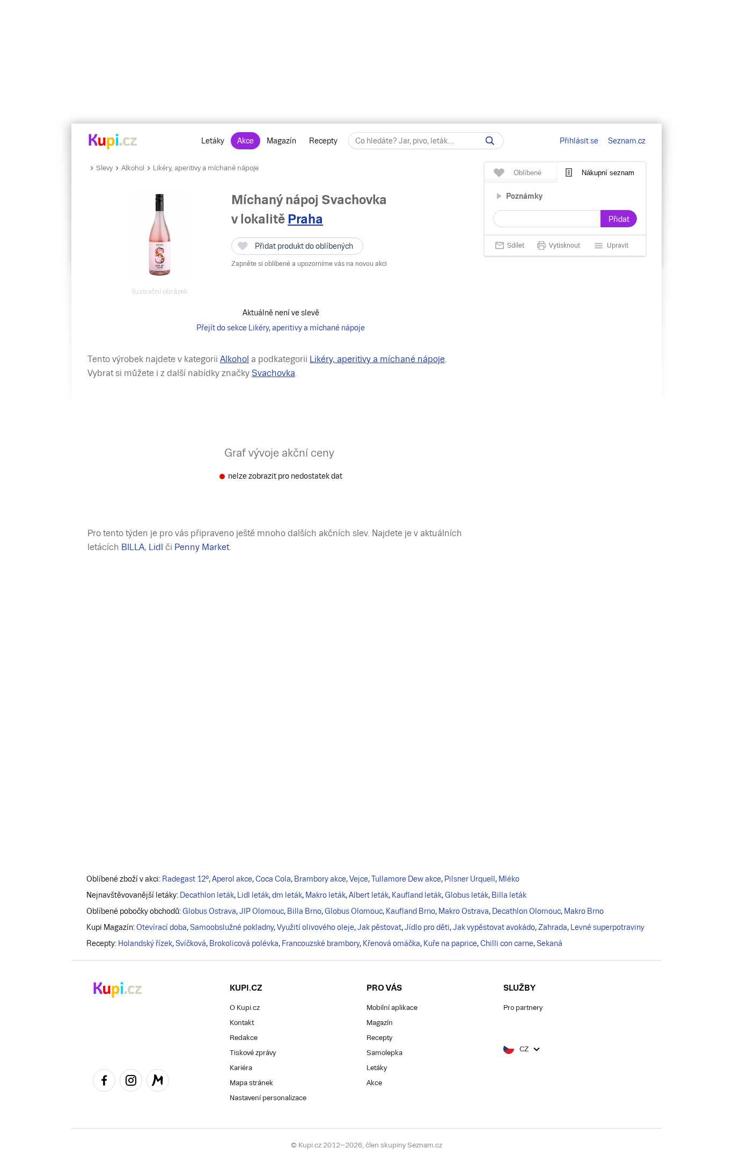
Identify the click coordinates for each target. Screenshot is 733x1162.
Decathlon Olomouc (526, 911)
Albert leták (369, 895)
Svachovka (273, 373)
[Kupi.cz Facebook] (104, 1082)
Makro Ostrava (463, 911)
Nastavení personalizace (268, 1098)
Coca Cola (273, 879)
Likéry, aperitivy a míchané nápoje (206, 168)
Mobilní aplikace (391, 1008)
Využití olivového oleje (315, 927)
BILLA (132, 547)
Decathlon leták (207, 895)
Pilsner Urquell (469, 879)
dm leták (287, 895)
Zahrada (552, 927)
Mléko (509, 879)
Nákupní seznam (608, 173)
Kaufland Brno (410, 911)
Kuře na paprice (450, 943)
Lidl (156, 547)
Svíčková (190, 943)
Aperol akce (232, 879)
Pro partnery (523, 1008)
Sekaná (549, 943)
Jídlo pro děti (427, 927)
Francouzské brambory (321, 943)
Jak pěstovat (379, 927)
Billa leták (509, 895)
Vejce (358, 879)
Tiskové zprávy (253, 1053)
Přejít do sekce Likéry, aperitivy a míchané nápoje (280, 327)
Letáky (212, 140)
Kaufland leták (417, 895)
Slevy (104, 168)
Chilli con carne (506, 943)
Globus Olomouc (354, 911)
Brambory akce (320, 879)
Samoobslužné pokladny (232, 927)
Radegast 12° (185, 879)
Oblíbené (527, 173)
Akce (245, 140)
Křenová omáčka (391, 943)
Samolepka (384, 1053)
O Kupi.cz (245, 1008)
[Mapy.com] (157, 1082)
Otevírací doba (161, 927)
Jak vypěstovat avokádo (494, 927)
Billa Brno (304, 911)
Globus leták (466, 895)
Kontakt (242, 1023)
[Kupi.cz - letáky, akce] (112, 142)
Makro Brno (584, 911)
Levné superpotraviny (607, 927)
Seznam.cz (627, 140)
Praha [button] (305, 219)
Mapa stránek (251, 1083)
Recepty (323, 140)
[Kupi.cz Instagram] (131, 1082)
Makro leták (325, 895)
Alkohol (132, 168)
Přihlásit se (579, 140)
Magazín (281, 140)
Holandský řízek (145, 943)
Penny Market (201, 547)
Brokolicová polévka (243, 943)
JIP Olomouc (261, 911)
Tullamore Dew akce (406, 879)
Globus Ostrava (209, 911)
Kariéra (241, 1068)
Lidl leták (253, 895)
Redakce (244, 1038)
